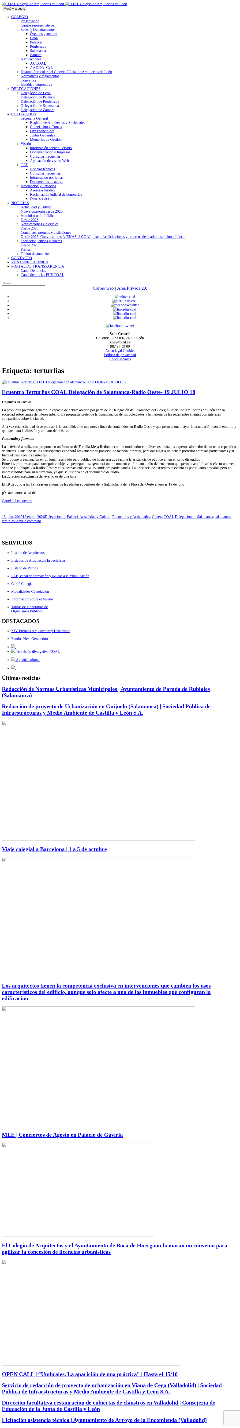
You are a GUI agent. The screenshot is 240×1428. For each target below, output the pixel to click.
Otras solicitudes (42, 131)
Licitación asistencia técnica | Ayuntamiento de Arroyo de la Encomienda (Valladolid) (104, 1420)
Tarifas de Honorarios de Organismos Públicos (29, 609)
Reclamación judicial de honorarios (56, 194)
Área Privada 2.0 (132, 288)
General (158, 517)
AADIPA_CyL (41, 68)
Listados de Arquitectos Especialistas (38, 560)
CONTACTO (21, 258)
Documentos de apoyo (46, 182)
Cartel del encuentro (17, 501)
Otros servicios (41, 199)
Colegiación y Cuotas (46, 127)
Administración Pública (38, 218)
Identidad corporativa (36, 84)
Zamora (35, 55)
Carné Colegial (22, 584)
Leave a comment (28, 521)
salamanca (222, 517)
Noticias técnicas (42, 169)
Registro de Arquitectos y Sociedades (57, 123)
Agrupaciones (31, 59)
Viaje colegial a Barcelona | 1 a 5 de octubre (54, 849)
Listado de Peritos (24, 568)
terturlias (8, 521)
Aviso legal (113, 351)
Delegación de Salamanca (40, 106)
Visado (26, 144)
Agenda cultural (27, 660)
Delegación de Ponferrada (40, 101)
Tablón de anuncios (35, 254)
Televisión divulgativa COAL (37, 652)
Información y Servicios (38, 186)
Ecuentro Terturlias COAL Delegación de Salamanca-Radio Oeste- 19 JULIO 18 (98, 392)
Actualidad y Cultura (42, 209)
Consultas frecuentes (45, 156)
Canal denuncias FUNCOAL (42, 275)
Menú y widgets (14, 8)
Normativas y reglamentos (40, 76)
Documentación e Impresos (50, 152)
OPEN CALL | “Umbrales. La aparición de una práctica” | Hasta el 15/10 (90, 1374)
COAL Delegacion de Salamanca (188, 517)
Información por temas (46, 177)
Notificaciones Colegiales (39, 226)
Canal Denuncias (33, 270)
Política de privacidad (120, 355)
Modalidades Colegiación (30, 591)
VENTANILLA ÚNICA (30, 262)
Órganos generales (43, 34)
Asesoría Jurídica (42, 190)
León (34, 38)
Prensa (25, 249)
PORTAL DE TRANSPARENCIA (37, 266)
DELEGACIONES (26, 89)
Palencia (36, 42)
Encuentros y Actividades (131, 517)
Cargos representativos (37, 25)
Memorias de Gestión (46, 139)
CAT (24, 165)
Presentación (30, 21)
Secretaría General (34, 118)
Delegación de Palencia (38, 97)
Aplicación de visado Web (49, 161)
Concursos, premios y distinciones (103, 234)
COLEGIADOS (23, 114)
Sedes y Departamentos (38, 29)
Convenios (29, 80)
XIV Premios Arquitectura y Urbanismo (40, 631)
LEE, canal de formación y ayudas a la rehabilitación (50, 576)
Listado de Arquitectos (28, 553)
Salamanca (38, 51)
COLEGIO (19, 17)
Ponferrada (38, 46)
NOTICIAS (20, 203)
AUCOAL (38, 63)
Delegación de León (36, 93)
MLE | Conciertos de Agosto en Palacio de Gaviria (62, 1135)
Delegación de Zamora (37, 110)
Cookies (129, 351)
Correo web (104, 288)
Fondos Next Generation (29, 639)
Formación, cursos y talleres (41, 243)
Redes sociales (120, 359)
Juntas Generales (42, 135)
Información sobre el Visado (51, 148)
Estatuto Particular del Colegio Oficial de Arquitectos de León (66, 72)
